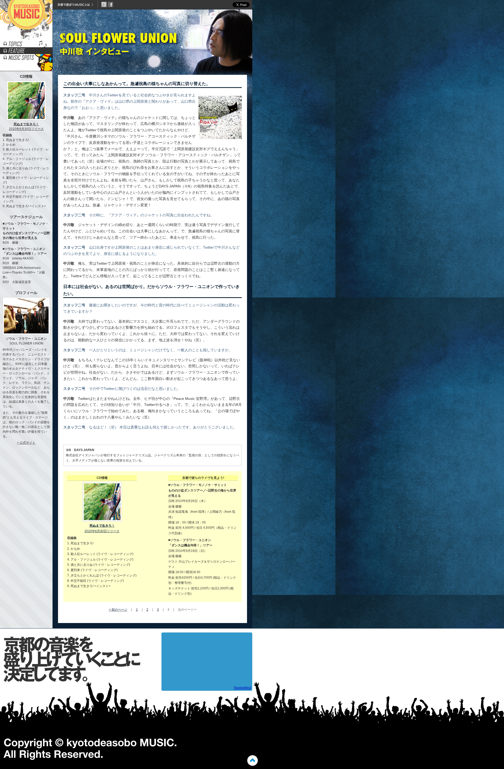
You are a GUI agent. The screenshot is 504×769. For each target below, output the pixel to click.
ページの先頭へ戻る (252, 760)
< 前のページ (118, 609)
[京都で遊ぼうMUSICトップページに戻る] (26, 39)
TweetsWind (242, 688)
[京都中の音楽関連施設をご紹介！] (26, 59)
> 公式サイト (26, 442)
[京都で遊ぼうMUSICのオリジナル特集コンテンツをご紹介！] (26, 52)
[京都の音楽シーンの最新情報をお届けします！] (26, 45)
